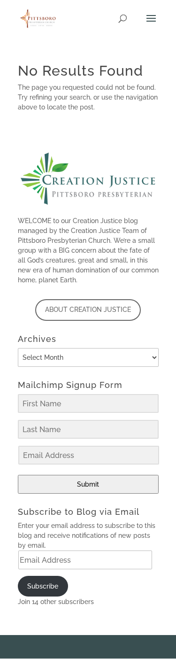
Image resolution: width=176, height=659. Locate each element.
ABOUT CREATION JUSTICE (88, 309)
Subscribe (42, 586)
